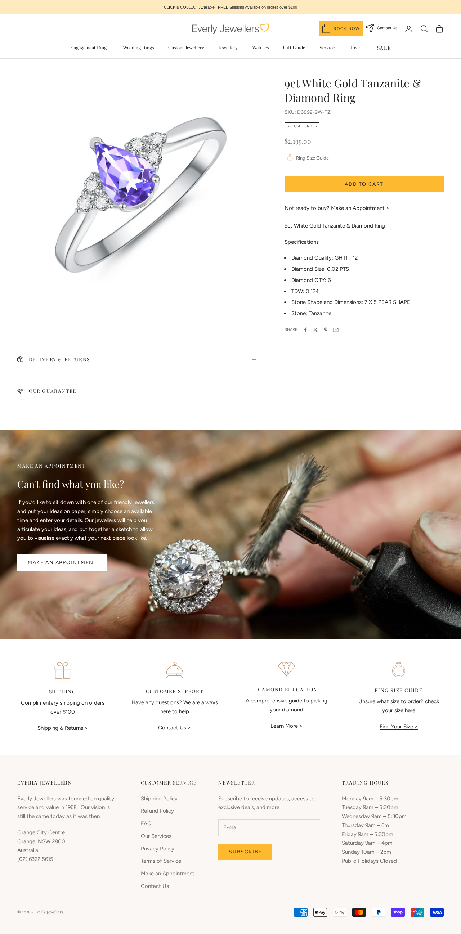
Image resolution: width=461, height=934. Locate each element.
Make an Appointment (62, 563)
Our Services (156, 836)
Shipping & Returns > (62, 728)
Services (327, 47)
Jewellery (228, 47)
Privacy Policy (157, 848)
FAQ (146, 823)
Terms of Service (161, 861)
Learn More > (286, 726)
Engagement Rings (89, 47)
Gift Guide (294, 47)
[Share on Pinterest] (325, 330)
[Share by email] (336, 330)
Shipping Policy (159, 798)
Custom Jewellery (186, 47)
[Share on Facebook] (305, 330)
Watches (260, 47)
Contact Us (155, 886)
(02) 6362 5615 (35, 859)
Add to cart (364, 184)
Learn (357, 47)
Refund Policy (157, 811)
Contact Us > (174, 727)
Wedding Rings (138, 47)
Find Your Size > (399, 726)
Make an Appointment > (360, 208)
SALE (384, 47)
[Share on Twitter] (315, 330)
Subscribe (245, 852)
